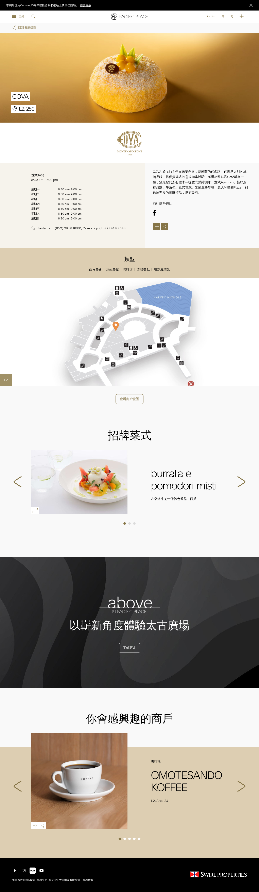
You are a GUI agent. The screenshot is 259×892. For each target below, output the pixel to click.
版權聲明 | (42, 879)
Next (241, 482)
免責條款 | (18, 879)
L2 (6, 380)
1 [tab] (124, 523)
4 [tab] (134, 838)
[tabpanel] (129, 482)
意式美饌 (112, 269)
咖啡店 (128, 269)
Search (33, 17)
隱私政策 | (30, 879)
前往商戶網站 (162, 204)
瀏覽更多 (85, 5)
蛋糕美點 (143, 269)
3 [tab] (134, 523)
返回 (253, 852)
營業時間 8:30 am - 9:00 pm (44, 177)
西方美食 (95, 269)
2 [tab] (129, 523)
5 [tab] (139, 838)
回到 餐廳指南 (27, 27)
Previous (18, 482)
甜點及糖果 (162, 269)
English (211, 16)
